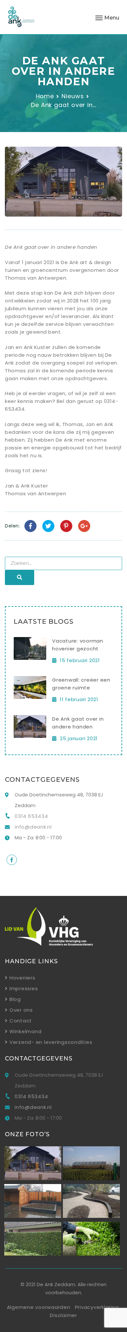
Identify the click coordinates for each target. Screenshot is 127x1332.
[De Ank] (21, 18)
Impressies (23, 988)
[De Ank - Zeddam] (32, 1178)
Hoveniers (22, 977)
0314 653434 (31, 816)
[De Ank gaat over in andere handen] (30, 736)
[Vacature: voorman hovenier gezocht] (30, 658)
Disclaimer (63, 1315)
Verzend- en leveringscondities (50, 1042)
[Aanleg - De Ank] (32, 1216)
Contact (20, 1020)
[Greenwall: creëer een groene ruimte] (30, 697)
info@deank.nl (33, 826)
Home (45, 96)
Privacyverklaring (97, 1307)
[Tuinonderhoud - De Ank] (32, 1253)
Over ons (21, 1009)
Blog (15, 999)
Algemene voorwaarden (38, 1307)
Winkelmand (25, 1031)
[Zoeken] (19, 577)
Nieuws (73, 96)
